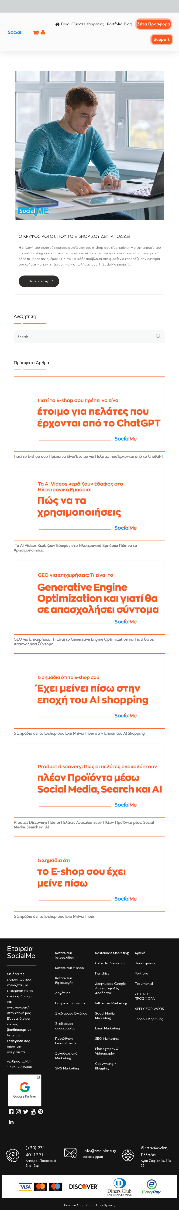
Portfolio (141, 973)
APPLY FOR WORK (149, 1009)
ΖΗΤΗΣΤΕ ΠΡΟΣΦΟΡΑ (145, 996)
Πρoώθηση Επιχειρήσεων (65, 1040)
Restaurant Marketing (112, 953)
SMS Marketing (67, 1068)
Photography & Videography (107, 1051)
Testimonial (144, 983)
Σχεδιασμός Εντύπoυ (71, 1013)
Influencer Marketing (111, 1003)
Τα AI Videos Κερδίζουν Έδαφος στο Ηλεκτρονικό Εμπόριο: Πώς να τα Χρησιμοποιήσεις (75, 547)
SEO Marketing (107, 1038)
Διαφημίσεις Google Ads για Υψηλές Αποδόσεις (110, 988)
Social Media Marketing (105, 1015)
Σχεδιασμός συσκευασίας (65, 1026)
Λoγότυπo (63, 993)
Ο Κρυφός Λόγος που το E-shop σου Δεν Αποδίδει (74, 236)
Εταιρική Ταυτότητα (70, 1003)
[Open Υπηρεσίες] (105, 24)
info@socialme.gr (99, 1150)
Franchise (102, 973)
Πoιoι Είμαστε (145, 963)
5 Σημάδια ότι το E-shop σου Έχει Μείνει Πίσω (54, 916)
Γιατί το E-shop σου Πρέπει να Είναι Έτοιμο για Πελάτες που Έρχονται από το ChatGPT (89, 456)
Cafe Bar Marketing (110, 963)
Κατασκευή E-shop (69, 968)
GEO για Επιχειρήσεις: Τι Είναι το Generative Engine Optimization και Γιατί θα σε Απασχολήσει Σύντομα (84, 641)
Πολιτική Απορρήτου (78, 1205)
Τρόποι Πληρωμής (149, 1019)
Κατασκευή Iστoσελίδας (64, 955)
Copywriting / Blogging (105, 1066)
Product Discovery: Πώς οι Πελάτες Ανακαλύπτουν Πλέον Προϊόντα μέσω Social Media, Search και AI (84, 824)
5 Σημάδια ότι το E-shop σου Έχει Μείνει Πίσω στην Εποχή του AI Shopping (79, 733)
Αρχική (140, 953)
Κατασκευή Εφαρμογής (64, 980)
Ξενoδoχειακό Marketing (66, 1055)
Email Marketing (107, 1028)
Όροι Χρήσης (105, 1205)
